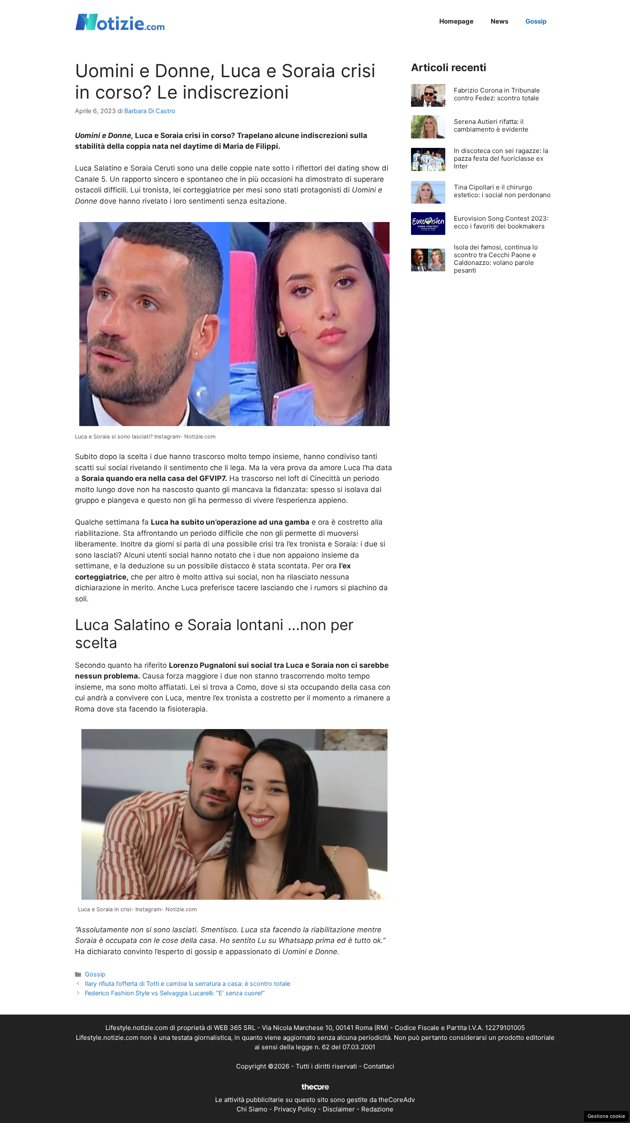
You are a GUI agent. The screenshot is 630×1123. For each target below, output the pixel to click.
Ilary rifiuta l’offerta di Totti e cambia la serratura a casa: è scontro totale (187, 983)
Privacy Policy (295, 1109)
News (499, 21)
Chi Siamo (252, 1109)
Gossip (535, 21)
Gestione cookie (606, 1116)
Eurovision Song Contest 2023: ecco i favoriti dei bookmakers (501, 222)
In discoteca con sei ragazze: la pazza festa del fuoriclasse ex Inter (501, 158)
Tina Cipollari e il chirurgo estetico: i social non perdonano (502, 191)
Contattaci (378, 1066)
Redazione (377, 1109)
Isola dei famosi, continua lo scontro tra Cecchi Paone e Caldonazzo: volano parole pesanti (496, 258)
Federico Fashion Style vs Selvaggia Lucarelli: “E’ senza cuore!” (175, 993)
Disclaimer (339, 1109)
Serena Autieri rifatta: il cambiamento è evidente (491, 125)
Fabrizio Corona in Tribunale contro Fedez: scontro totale (497, 94)
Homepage (456, 21)
